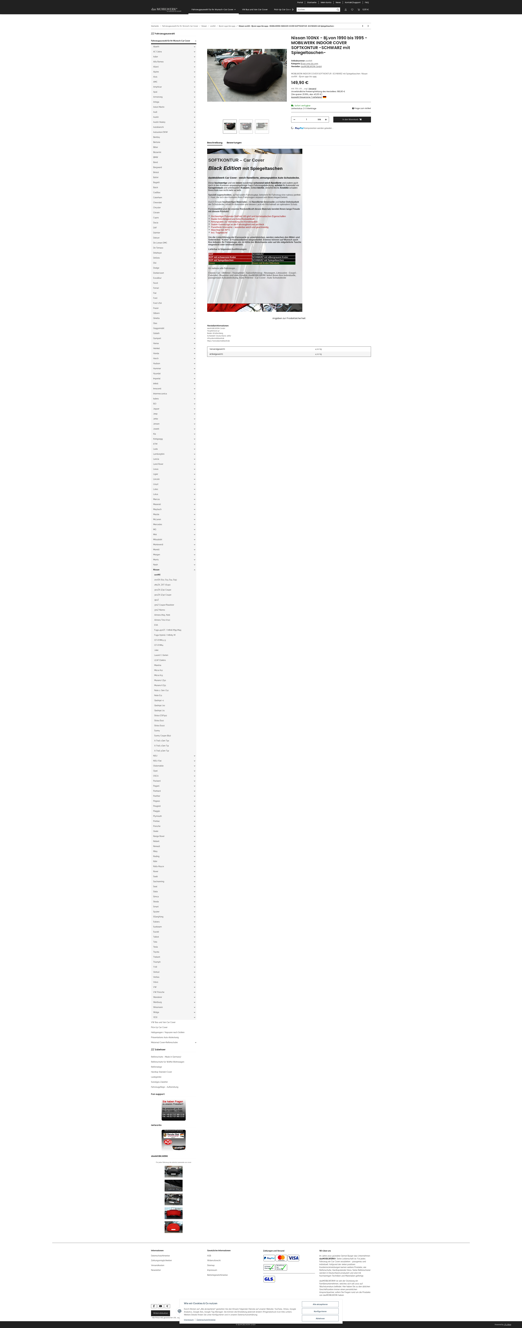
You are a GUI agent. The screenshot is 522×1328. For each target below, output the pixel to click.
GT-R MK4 (158, 645)
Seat (155, 886)
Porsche (156, 826)
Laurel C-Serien (161, 655)
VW (155, 987)
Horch (156, 358)
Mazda (156, 514)
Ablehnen (320, 1318)
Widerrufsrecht (214, 1260)
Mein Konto (326, 2)
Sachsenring (158, 881)
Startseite (311, 2)
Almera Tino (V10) (162, 620)
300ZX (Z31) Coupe (162, 590)
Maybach (157, 509)
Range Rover (158, 836)
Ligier (155, 474)
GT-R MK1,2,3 (160, 640)
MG (154, 529)
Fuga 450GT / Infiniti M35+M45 (167, 630)
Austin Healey (159, 122)
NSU (155, 756)
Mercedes (157, 524)
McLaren (157, 519)
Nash (155, 565)
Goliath (156, 333)
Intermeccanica (160, 394)
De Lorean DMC (160, 243)
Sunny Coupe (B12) (162, 736)
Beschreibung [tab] (214, 142)
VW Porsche (158, 992)
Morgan (156, 554)
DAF (155, 228)
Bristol (156, 172)
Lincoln (156, 479)
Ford (155, 298)
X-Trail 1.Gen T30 (161, 741)
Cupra (156, 218)
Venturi (156, 972)
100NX (157, 575)
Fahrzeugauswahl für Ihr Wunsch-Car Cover (170, 41)
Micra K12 (158, 670)
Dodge (156, 268)
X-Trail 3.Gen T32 (161, 751)
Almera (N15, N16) (162, 615)
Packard (157, 781)
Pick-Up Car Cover (159, 1027)
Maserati (157, 504)
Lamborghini (158, 454)
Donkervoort (158, 273)
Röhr (155, 861)
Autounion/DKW (160, 132)
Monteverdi (158, 544)
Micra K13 (158, 675)
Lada (155, 449)
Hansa (156, 343)
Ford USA (157, 303)
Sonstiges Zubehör (159, 1082)
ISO (154, 404)
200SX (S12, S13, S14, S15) (165, 580)
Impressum (212, 1270)
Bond (155, 162)
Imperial (156, 378)
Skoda (156, 902)
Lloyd (155, 484)
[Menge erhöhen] (326, 119)
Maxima (157, 665)
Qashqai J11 (159, 710)
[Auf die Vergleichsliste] (274, 41)
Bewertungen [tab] (234, 142)
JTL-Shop (507, 1325)
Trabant (156, 957)
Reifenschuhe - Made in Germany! (166, 1057)
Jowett (156, 429)
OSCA (156, 776)
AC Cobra (157, 52)
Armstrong (158, 97)
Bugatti (156, 182)
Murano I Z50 (160, 680)
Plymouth (157, 816)
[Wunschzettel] (352, 9)
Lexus (155, 469)
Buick (155, 187)
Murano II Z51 (160, 685)
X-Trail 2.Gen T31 (161, 746)
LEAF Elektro (160, 660)
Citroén (156, 213)
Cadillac (157, 192)
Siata (155, 891)
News (338, 2)
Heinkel (156, 348)
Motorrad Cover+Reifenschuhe (164, 1042)
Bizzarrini (157, 152)
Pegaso (156, 801)
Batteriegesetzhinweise (217, 1275)
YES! (155, 1017)
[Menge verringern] (294, 119)
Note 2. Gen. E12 (161, 690)
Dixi (154, 263)
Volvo (155, 982)
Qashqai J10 (159, 705)
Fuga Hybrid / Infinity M (164, 635)
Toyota (156, 952)
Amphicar (157, 87)
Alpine (156, 72)
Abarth (156, 47)
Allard (156, 67)
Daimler (156, 233)
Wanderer (157, 997)
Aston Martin (158, 107)
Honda (156, 353)
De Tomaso (158, 248)
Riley (155, 851)
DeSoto (156, 258)
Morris (156, 560)
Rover (155, 871)
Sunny (157, 731)
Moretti (156, 549)
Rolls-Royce (158, 866)
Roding (156, 856)
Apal (155, 92)
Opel (155, 771)
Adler (155, 57)
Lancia (156, 459)
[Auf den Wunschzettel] (281, 41)
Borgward (157, 167)
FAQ (367, 2)
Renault (156, 846)
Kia (154, 434)
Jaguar (156, 409)
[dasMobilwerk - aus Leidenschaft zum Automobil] (166, 9)
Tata (155, 942)
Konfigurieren (320, 1311)
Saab (155, 876)
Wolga (156, 1012)
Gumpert (157, 338)
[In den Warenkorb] (209, 33)
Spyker (156, 912)
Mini (155, 534)
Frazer (156, 308)
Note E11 (158, 695)
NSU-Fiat (157, 761)
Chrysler (157, 207)
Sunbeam (157, 927)
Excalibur (157, 278)
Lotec (155, 489)
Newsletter (156, 1270)
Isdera (156, 399)
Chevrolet (157, 202)
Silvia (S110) (159, 725)
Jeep (155, 414)
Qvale (155, 831)
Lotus (155, 494)
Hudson (156, 363)
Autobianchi (158, 127)
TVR (155, 967)
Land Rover (158, 464)
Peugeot (157, 806)
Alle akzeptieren (320, 1304)
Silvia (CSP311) (160, 715)
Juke (156, 650)
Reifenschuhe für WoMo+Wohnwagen (167, 1062)
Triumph (157, 962)
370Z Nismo (159, 610)
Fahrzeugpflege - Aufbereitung (164, 1087)
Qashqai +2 (159, 700)
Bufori (155, 177)
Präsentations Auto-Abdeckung (165, 1037)
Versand (312, 88)
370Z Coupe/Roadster (164, 605)
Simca (156, 896)
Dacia (155, 223)
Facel (155, 283)
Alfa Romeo (158, 62)
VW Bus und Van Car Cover (163, 1022)
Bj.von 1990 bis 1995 (309, 64)
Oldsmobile (158, 766)
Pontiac (156, 821)
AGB (209, 1256)
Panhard (157, 791)
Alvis (155, 77)
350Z (156, 600)
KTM (155, 444)
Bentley (156, 137)
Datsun (156, 238)
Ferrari (156, 288)
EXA (156, 625)
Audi (155, 112)
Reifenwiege (156, 1067)
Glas (155, 323)
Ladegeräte (156, 1077)
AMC (155, 82)
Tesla (155, 947)
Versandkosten (157, 1265)
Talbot (156, 937)
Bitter (155, 147)
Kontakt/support (353, 2)
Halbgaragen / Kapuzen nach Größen (167, 1032)
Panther (156, 796)
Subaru (156, 922)
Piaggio (156, 811)
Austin (156, 117)
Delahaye (157, 253)
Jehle (155, 419)
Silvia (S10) (159, 720)
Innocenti (157, 389)
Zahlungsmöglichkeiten (161, 1260)
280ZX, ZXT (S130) (162, 585)
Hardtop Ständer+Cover (161, 1072)
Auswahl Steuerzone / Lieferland (306, 97)
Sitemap (211, 1265)
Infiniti (155, 383)
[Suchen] (338, 9)
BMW (155, 157)
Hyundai (157, 373)
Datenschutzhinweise (160, 1256)
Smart (156, 907)
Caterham (157, 197)
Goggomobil (158, 328)
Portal (300, 2)
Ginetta (156, 318)
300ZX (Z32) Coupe (162, 595)
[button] (345, 9)
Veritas (156, 977)
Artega (156, 102)
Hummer (157, 368)
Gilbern (156, 313)
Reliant (156, 841)
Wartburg (157, 1002)
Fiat (154, 293)
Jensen (156, 424)
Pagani (156, 786)
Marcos (156, 499)
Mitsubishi (157, 539)
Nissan (156, 570)
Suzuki (156, 932)
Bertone (156, 142)
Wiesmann (158, 1007)
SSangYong (158, 917)
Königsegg (158, 439)
